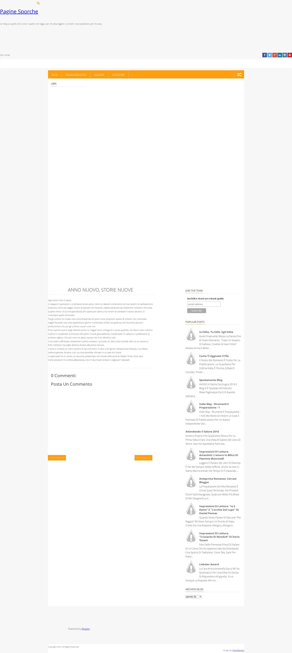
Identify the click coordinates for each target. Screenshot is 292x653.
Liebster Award (209, 564)
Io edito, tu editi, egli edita (216, 332)
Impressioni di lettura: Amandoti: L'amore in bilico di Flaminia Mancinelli (218, 455)
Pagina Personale (76, 74)
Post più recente (56, 457)
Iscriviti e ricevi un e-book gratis (205, 298)
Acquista (99, 74)
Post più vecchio (143, 457)
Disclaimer (118, 74)
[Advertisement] (125, 615)
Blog (55, 74)
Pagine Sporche (19, 11)
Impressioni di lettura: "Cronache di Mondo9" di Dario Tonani (219, 536)
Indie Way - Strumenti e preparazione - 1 (214, 405)
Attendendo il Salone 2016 (202, 431)
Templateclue (238, 650)
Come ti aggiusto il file (214, 356)
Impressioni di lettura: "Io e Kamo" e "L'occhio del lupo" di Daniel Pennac (219, 509)
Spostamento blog (210, 380)
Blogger (86, 628)
